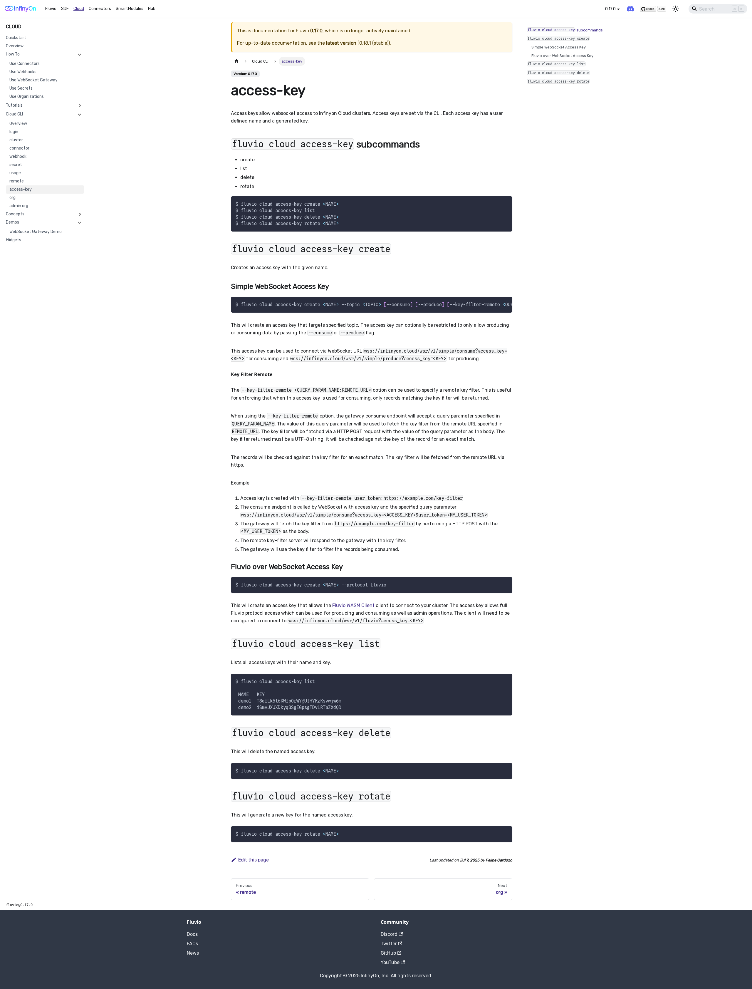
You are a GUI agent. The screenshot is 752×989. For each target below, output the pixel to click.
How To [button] (13, 54)
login (13, 131)
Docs (192, 934)
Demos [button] (12, 222)
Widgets (13, 239)
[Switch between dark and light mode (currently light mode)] (675, 9)
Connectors (100, 8)
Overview (15, 45)
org (12, 197)
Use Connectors (24, 63)
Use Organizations (26, 96)
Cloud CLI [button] (14, 114)
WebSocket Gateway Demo (35, 231)
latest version (341, 43)
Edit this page (253, 860)
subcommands (565, 30)
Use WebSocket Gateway (33, 80)
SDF (65, 8)
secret (15, 164)
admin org (18, 205)
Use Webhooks (22, 71)
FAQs (192, 943)
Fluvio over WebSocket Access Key (562, 55)
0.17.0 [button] (610, 8)
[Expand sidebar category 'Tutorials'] (80, 105)
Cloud (78, 8)
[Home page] (236, 61)
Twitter (389, 943)
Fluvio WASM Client (353, 605)
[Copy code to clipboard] (505, 203)
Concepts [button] (15, 214)
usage (15, 172)
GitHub (388, 953)
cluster (16, 140)
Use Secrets (21, 88)
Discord (389, 934)
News (193, 953)
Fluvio (50, 8)
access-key (20, 189)
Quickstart (16, 37)
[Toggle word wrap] (494, 304)
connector (19, 148)
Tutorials (14, 105)
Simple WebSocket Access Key (558, 47)
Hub (151, 8)
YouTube (390, 962)
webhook (17, 156)
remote (16, 181)
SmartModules (129, 8)
